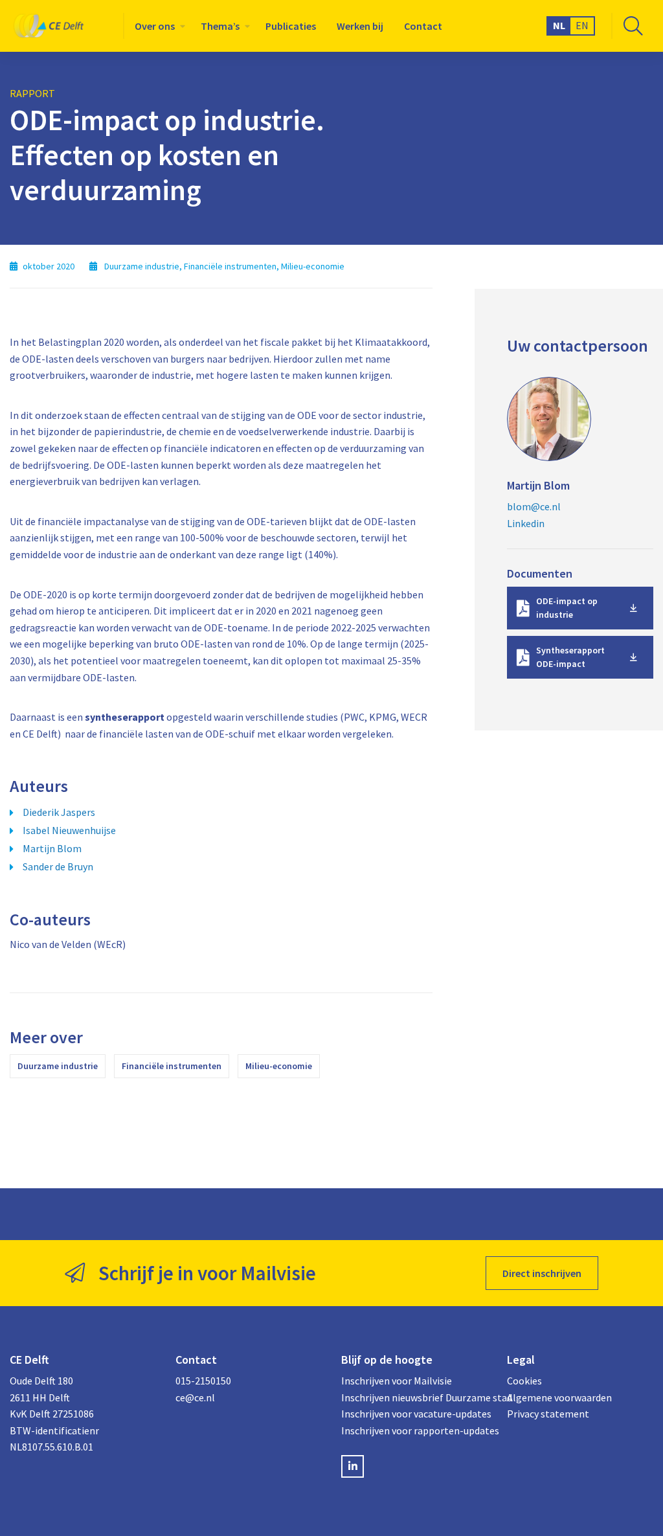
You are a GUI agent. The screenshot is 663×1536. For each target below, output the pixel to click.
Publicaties (290, 25)
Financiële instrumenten (171, 1066)
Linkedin (526, 523)
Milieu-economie (278, 1066)
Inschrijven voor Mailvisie (396, 1380)
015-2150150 (203, 1380)
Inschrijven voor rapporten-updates (414, 1430)
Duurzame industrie (57, 1066)
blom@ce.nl (534, 506)
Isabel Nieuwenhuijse (69, 830)
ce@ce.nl (195, 1397)
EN (582, 25)
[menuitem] (157, 26)
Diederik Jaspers (59, 812)
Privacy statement (548, 1413)
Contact (423, 25)
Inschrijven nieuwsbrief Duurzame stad (414, 1397)
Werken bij (360, 25)
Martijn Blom (52, 848)
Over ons (155, 25)
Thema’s (220, 25)
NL (559, 25)
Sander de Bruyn (58, 866)
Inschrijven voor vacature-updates (414, 1413)
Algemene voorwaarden (559, 1397)
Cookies (524, 1380)
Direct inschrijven (541, 1273)
